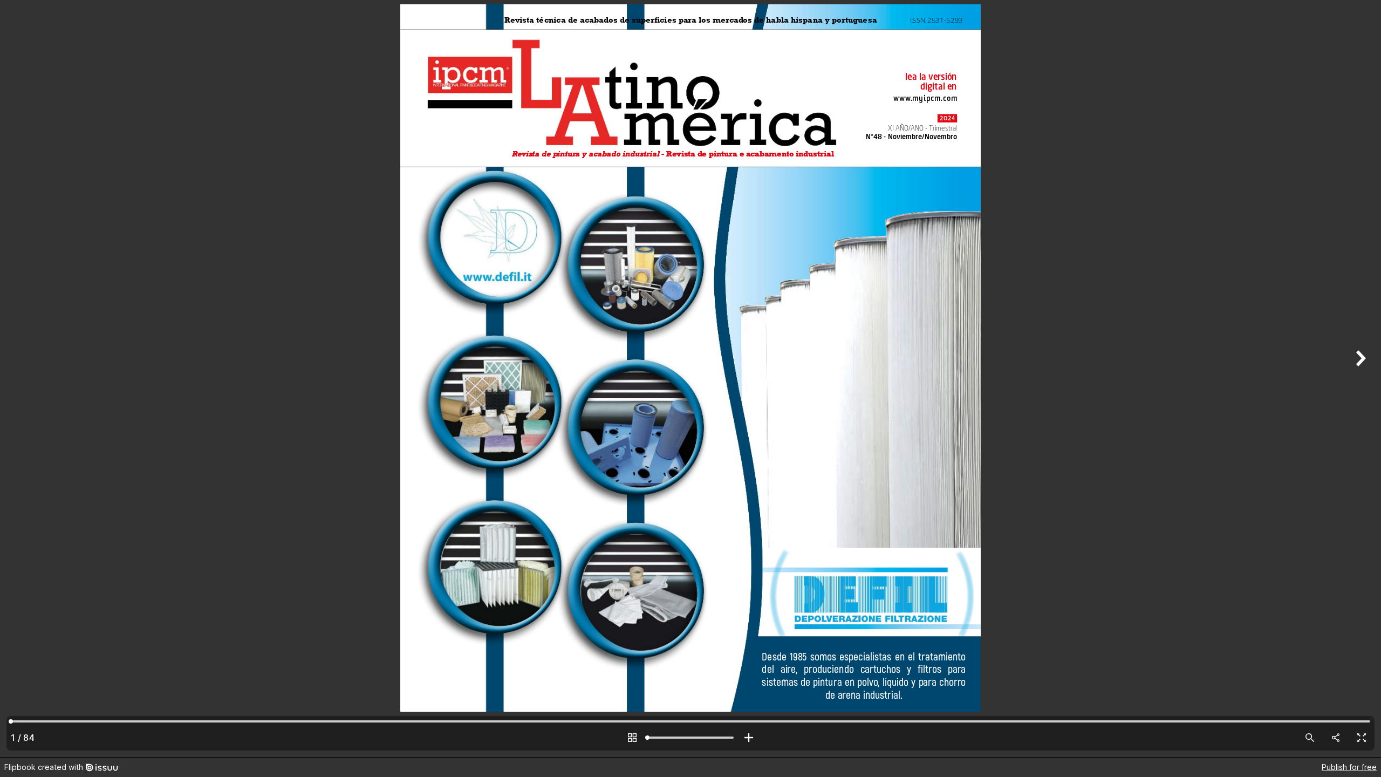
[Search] (1310, 737)
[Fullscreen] (1361, 737)
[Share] (1335, 737)
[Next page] (1359, 378)
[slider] (690, 737)
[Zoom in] (749, 737)
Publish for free (1349, 767)
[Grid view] (632, 737)
